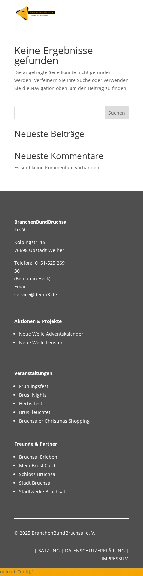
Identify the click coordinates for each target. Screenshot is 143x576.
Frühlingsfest (33, 386)
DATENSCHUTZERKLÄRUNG (95, 550)
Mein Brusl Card (37, 465)
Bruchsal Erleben (38, 457)
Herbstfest (30, 403)
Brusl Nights (33, 395)
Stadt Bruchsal (35, 483)
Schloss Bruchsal (38, 474)
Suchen (116, 113)
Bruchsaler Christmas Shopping (54, 421)
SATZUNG (49, 550)
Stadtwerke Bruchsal (42, 491)
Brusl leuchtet (34, 412)
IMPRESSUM (115, 558)
